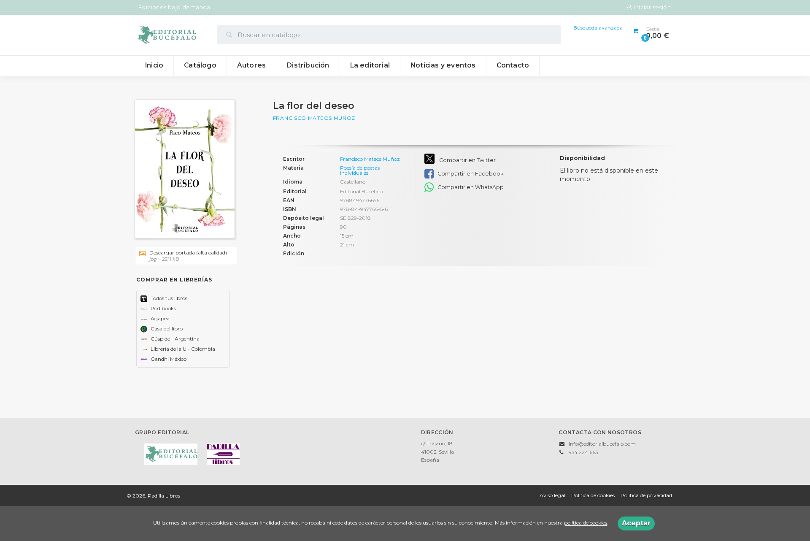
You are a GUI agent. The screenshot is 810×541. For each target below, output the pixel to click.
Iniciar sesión (652, 7)
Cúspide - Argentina (174, 338)
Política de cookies (593, 495)
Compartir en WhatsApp (470, 187)
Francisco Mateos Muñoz (314, 118)
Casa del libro (166, 328)
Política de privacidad (646, 495)
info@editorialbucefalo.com (602, 444)
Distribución (307, 65)
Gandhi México (167, 359)
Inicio (154, 65)
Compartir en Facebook (469, 173)
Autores (251, 65)
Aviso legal (552, 495)
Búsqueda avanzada (598, 27)
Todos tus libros (168, 298)
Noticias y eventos (443, 65)
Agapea (159, 318)
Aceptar (636, 523)
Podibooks (162, 308)
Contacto (513, 65)
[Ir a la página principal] (166, 34)
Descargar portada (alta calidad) (188, 255)
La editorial (370, 65)
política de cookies (585, 523)
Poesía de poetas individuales (360, 170)
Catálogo (200, 65)
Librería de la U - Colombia (182, 349)
